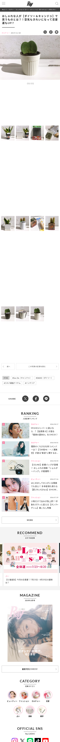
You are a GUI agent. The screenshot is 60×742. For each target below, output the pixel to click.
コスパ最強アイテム (13, 383)
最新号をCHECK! (30, 669)
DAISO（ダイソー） (45, 378)
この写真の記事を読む (37, 366)
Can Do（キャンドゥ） (22, 378)
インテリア (30, 383)
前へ (8, 366)
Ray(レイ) (4, 9)
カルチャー (11, 9)
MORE (30, 520)
